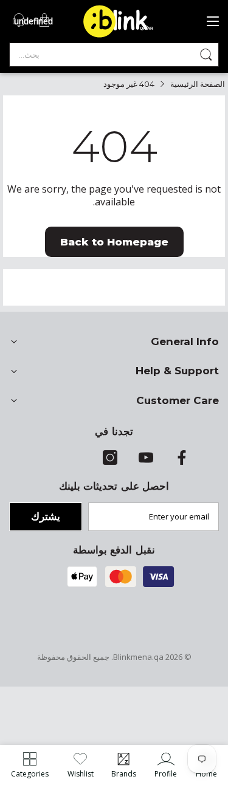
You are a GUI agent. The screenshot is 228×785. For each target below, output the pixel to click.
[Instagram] (110, 461)
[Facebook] (181, 461)
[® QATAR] (122, 36)
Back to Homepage (114, 242)
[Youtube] (146, 461)
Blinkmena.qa (138, 656)
